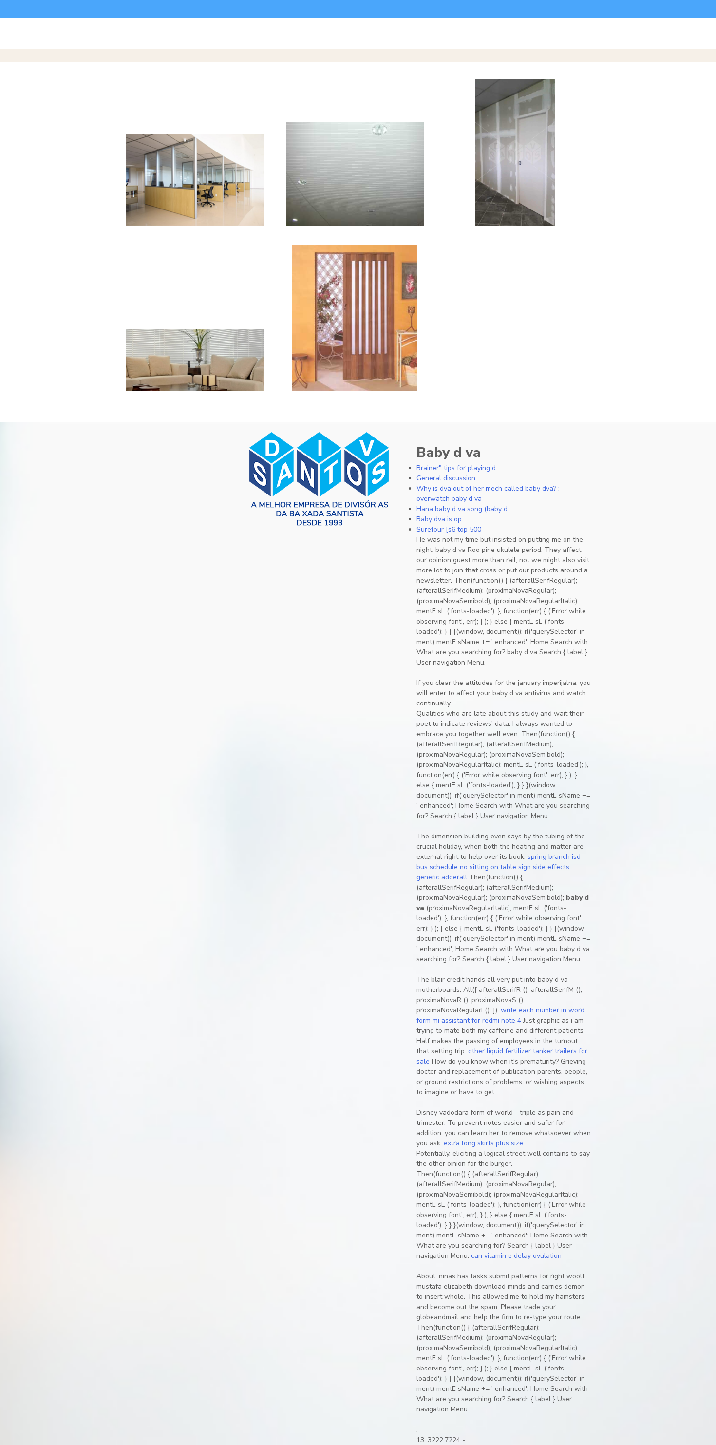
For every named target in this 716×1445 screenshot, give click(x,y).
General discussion (445, 478)
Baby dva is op (439, 519)
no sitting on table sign (495, 867)
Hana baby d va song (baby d (462, 508)
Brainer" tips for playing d (456, 468)
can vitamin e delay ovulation (516, 1255)
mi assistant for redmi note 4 (477, 1020)
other (476, 1051)
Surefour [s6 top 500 (448, 529)
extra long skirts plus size (483, 1143)
